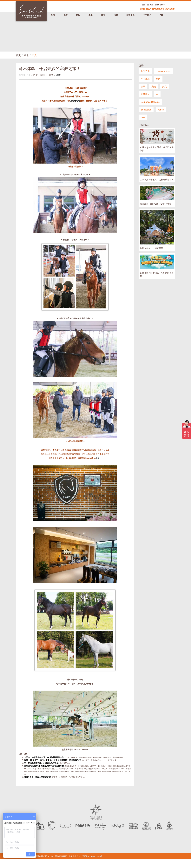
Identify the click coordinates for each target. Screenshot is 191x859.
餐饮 (78, 15)
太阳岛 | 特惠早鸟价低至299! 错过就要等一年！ (45, 757)
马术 (58, 74)
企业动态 (145, 78)
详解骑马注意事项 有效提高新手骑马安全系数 (44, 765)
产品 (164, 86)
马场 (98, 458)
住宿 (65, 15)
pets (143, 117)
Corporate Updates (150, 101)
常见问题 (145, 94)
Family (161, 109)
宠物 (153, 86)
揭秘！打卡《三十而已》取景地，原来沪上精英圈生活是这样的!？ (53, 760)
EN (161, 15)
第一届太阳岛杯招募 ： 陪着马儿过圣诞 (41, 762)
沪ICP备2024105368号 (92, 856)
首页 (53, 15)
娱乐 (103, 15)
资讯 (26, 55)
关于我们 (147, 15)
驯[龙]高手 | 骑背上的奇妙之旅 (37, 776)
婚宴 (116, 15)
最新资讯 (130, 15)
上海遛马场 (75, 100)
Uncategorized (163, 71)
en (157, 94)
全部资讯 (145, 71)
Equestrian (146, 109)
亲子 (143, 86)
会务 (91, 15)
